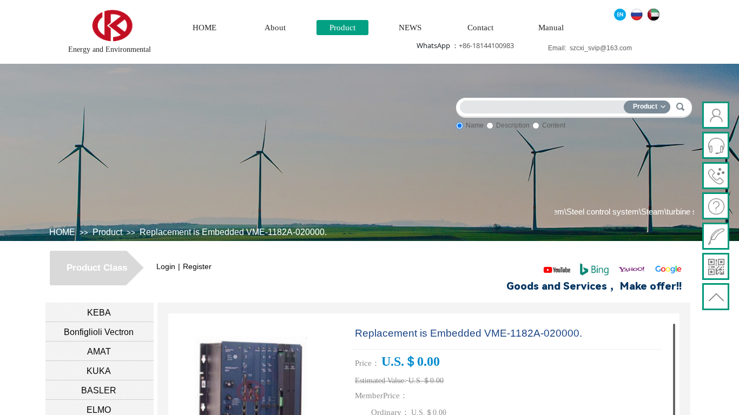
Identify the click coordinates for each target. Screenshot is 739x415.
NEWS (410, 27)
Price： (367, 363)
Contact (480, 27)
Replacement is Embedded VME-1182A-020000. (233, 232)
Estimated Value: (380, 381)
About (275, 27)
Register (197, 266)
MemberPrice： (381, 395)
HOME (204, 27)
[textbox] (544, 105)
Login (165, 266)
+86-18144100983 (486, 45)
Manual (551, 27)
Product (342, 27)
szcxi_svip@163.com (601, 48)
